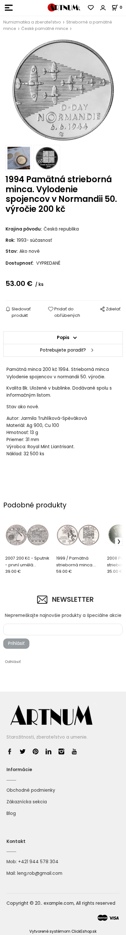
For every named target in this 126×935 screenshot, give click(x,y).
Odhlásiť (13, 661)
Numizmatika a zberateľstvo (32, 22)
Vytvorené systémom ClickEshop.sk (63, 931)
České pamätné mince (44, 28)
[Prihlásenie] (103, 7)
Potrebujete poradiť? (63, 350)
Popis (63, 338)
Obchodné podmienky (30, 790)
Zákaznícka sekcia (26, 802)
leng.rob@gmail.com (39, 873)
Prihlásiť (16, 643)
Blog (11, 813)
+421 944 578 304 (38, 862)
